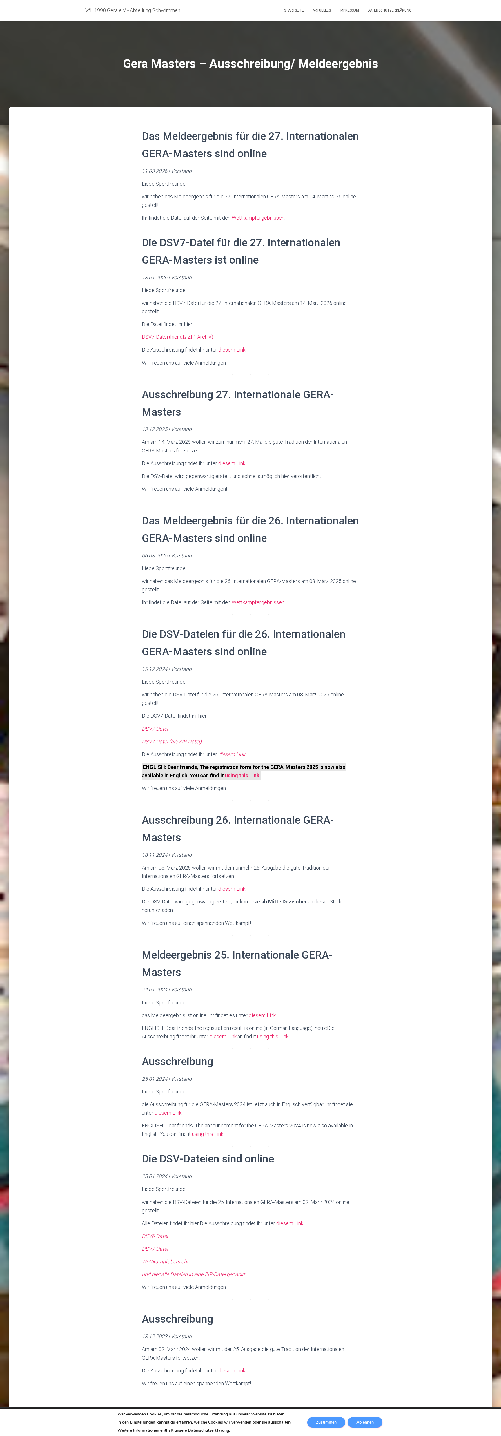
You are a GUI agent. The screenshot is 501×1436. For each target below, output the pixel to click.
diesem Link (231, 350)
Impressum (349, 10)
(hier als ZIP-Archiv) (191, 337)
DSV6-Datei (155, 1236)
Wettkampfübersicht (165, 1261)
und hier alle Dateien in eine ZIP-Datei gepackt (193, 1274)
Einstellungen (142, 1422)
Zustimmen (326, 1422)
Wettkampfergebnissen (258, 218)
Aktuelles (322, 10)
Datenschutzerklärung (389, 10)
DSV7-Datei (155, 337)
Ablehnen (365, 1422)
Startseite (294, 10)
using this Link (242, 775)
